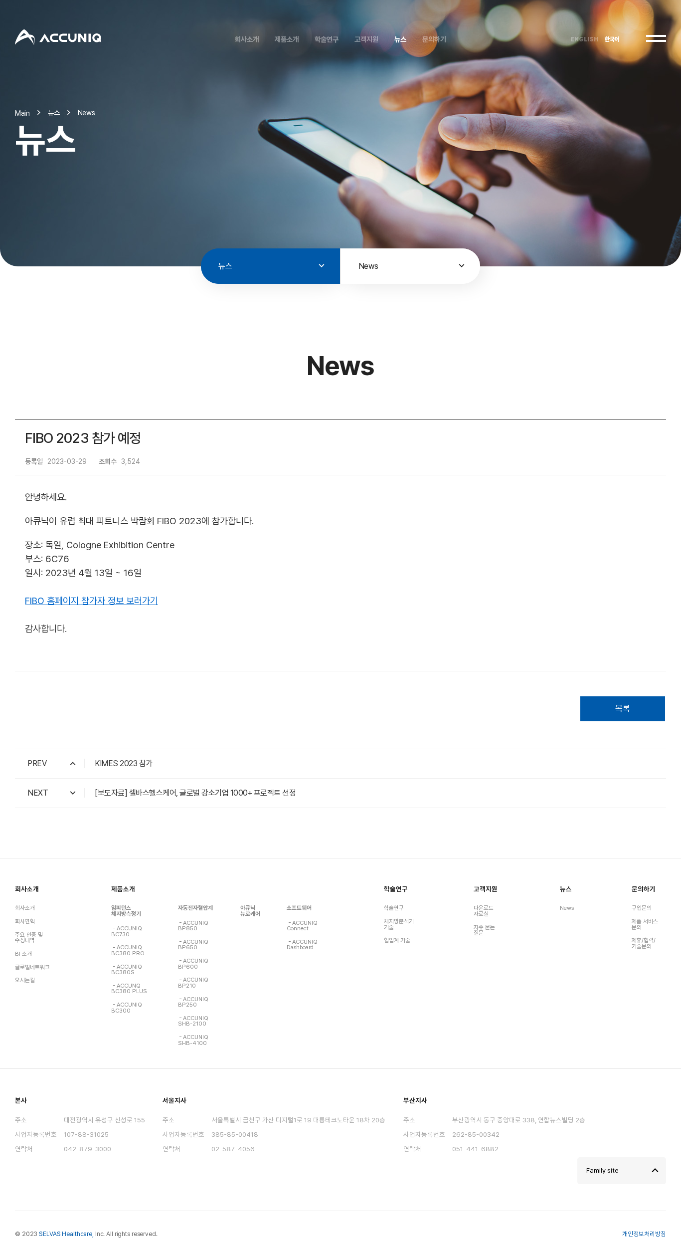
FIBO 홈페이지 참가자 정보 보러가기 (91, 601)
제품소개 (123, 889)
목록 (622, 708)
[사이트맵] (656, 38)
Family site (602, 1170)
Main (22, 113)
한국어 (612, 39)
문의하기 (644, 889)
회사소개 (27, 889)
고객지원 (486, 889)
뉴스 (566, 889)
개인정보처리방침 (644, 1234)
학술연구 (396, 889)
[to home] (58, 38)
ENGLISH (584, 39)
